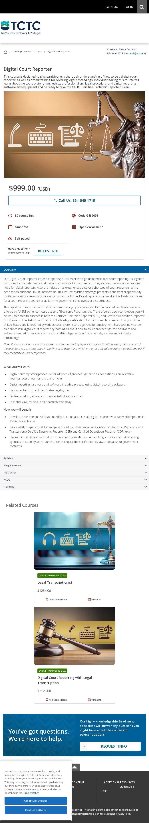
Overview (10, 269)
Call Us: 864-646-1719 (74, 200)
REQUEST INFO (48, 251)
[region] (36, 791)
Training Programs (21, 51)
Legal (39, 51)
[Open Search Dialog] (142, 6)
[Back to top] (74, 781)
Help (104, 790)
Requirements (12, 465)
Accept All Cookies (36, 800)
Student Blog (127, 786)
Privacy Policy (123, 813)
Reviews (9, 486)
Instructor (10, 472)
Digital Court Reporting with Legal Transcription (64, 680)
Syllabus (9, 458)
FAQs (7, 479)
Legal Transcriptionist (54, 582)
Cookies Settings (36, 810)
